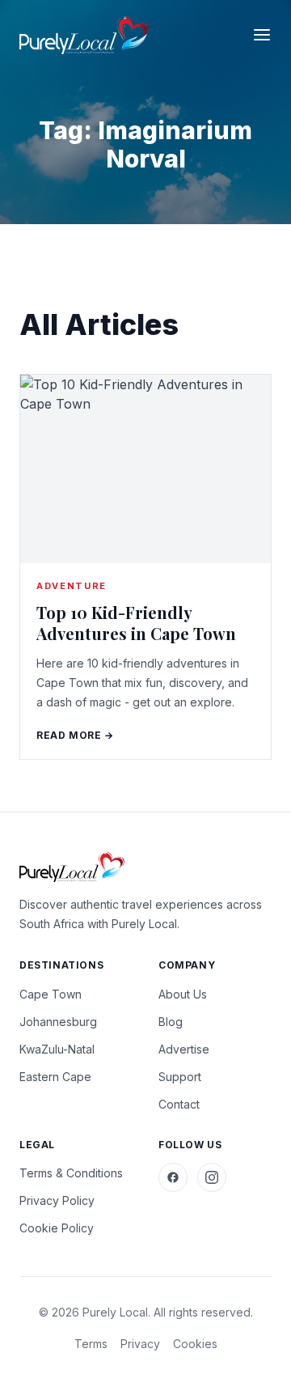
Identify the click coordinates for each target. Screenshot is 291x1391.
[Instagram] (211, 1177)
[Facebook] (173, 1177)
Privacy (140, 1344)
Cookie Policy (56, 1228)
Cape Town (50, 994)
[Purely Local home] (84, 35)
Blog (170, 1021)
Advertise (183, 1049)
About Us (182, 994)
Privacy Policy (57, 1200)
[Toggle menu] (262, 35)
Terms (91, 1344)
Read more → (75, 735)
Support (179, 1077)
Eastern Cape (55, 1077)
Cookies (195, 1344)
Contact (179, 1104)
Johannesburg (58, 1021)
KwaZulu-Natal (57, 1049)
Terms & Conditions (71, 1173)
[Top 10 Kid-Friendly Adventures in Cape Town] (145, 469)
